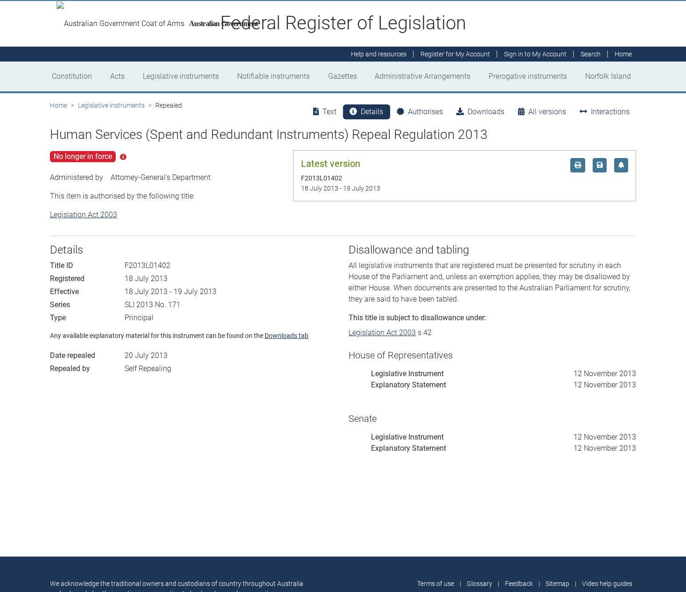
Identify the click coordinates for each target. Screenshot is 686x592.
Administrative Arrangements (422, 76)
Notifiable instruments (273, 76)
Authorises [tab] (425, 111)
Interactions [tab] (610, 111)
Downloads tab (286, 335)
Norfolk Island (608, 76)
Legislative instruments (181, 76)
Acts (117, 76)
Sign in (535, 54)
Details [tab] (372, 111)
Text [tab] (329, 111)
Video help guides (607, 583)
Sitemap (557, 583)
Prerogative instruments (528, 76)
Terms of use (435, 583)
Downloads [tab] (486, 111)
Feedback (519, 583)
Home (58, 105)
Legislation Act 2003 (83, 214)
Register (455, 54)
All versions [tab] (547, 111)
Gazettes (342, 76)
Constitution (72, 76)
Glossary (479, 583)
